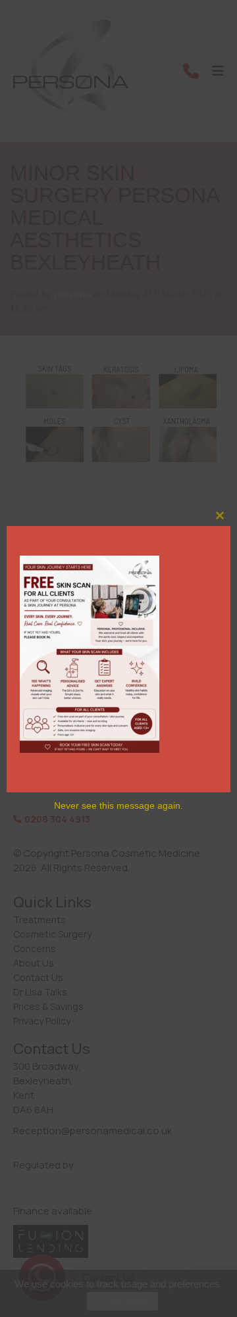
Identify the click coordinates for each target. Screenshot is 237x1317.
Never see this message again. (118, 805)
